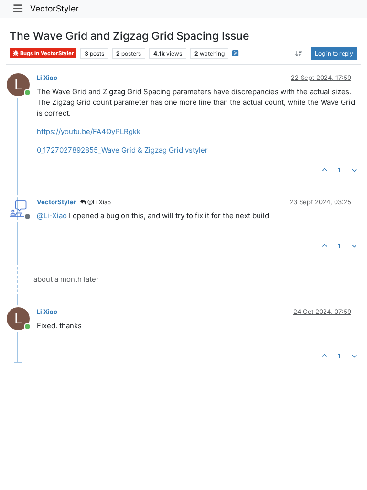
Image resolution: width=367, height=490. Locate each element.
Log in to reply (334, 53)
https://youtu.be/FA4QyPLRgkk (88, 131)
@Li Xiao (98, 202)
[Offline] (22, 208)
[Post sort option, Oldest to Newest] (299, 53)
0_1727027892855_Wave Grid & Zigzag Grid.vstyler (122, 150)
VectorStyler (54, 8)
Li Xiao (47, 77)
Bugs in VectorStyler (46, 53)
